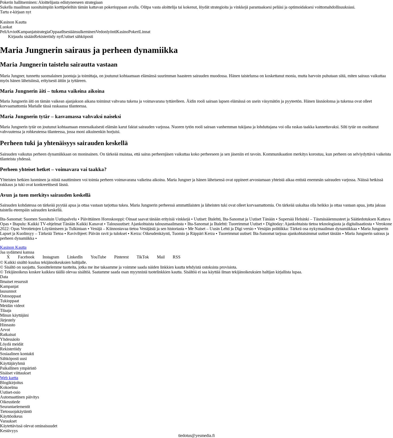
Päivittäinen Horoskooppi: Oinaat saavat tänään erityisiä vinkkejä (135, 219)
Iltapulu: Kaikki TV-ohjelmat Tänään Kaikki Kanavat (58, 224)
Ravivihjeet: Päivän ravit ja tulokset (97, 233)
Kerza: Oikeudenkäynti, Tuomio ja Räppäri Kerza (172, 233)
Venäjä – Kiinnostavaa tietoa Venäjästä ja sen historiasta (137, 228)
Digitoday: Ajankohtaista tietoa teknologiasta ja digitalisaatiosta (319, 224)
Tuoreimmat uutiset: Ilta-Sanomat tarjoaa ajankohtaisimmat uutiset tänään (279, 233)
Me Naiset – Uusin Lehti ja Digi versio (220, 228)
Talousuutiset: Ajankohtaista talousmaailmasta (145, 224)
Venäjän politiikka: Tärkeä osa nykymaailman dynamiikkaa (307, 228)
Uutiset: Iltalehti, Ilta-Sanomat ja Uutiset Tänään (234, 219)
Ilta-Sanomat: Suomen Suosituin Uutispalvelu (38, 219)
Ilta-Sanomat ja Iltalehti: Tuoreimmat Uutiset (224, 224)
